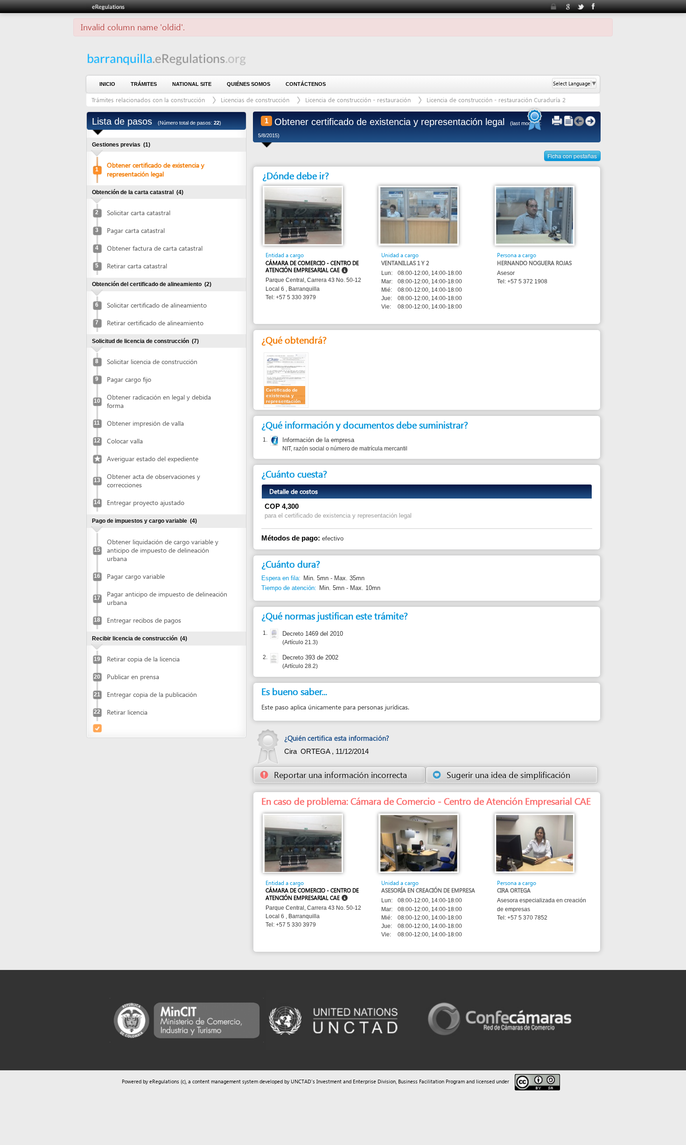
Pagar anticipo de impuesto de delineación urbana (167, 598)
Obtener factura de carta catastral (155, 248)
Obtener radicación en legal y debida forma (159, 401)
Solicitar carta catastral (138, 212)
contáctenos (306, 84)
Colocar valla (125, 440)
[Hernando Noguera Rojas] (534, 214)
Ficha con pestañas (572, 156)
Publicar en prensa (133, 676)
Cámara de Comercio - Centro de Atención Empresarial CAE (312, 267)
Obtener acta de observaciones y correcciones (153, 480)
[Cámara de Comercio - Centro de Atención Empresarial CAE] (303, 215)
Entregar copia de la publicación (152, 694)
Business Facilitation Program (431, 1081)
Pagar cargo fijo (129, 379)
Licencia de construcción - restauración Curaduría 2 (496, 100)
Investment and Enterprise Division (356, 1081)
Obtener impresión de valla (145, 423)
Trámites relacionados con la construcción (149, 100)
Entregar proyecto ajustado (145, 502)
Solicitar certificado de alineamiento (157, 305)
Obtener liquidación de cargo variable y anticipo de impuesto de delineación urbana (162, 550)
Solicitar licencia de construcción (152, 361)
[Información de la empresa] (273, 441)
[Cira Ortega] (534, 842)
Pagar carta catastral (136, 230)
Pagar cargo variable (136, 576)
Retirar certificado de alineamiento (155, 322)
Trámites (144, 84)
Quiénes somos (248, 84)
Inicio (107, 84)
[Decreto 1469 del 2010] (273, 634)
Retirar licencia (127, 712)
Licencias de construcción (255, 100)
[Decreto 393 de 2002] (273, 658)
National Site (191, 84)
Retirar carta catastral (137, 265)
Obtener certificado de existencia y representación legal (155, 169)
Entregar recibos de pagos (144, 620)
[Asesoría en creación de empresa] (418, 842)
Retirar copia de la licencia (143, 658)
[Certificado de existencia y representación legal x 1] (286, 379)
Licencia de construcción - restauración (359, 100)
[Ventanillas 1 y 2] (418, 214)
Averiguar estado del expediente (152, 458)
